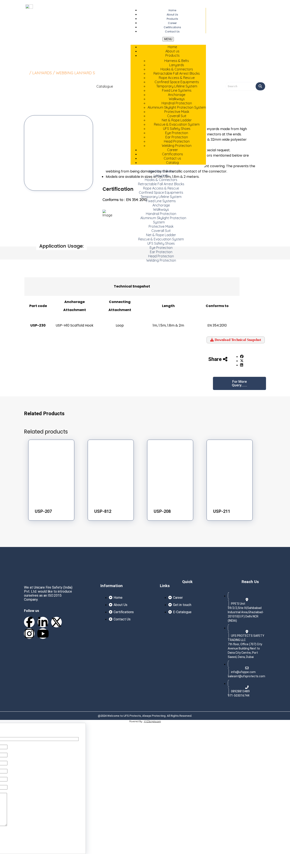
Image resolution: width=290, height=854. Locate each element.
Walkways (177, 99)
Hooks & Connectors (176, 69)
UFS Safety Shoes (176, 128)
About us (172, 51)
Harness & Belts (176, 61)
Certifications (172, 154)
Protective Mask (176, 111)
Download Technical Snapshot (237, 340)
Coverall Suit (176, 116)
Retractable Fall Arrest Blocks (176, 73)
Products (172, 55)
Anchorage (176, 95)
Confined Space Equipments (177, 82)
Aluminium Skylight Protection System (163, 220)
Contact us (172, 31)
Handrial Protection (177, 103)
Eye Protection (176, 133)
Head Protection (177, 141)
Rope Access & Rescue (177, 78)
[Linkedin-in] (43, 622)
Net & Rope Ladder (177, 120)
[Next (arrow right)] (282, 427)
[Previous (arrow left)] (7, 427)
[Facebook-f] (29, 622)
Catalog (172, 162)
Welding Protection (161, 260)
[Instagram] (29, 633)
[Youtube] (43, 633)
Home (172, 47)
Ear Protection (176, 137)
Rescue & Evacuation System (177, 124)
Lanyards (176, 65)
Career (172, 150)
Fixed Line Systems (176, 90)
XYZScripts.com (152, 721)
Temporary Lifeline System (176, 86)
